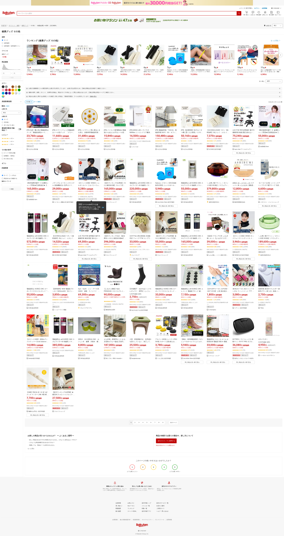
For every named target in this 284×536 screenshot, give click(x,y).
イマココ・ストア (214, 356)
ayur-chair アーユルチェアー (243, 149)
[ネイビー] (6, 93)
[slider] (2, 70)
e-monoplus (212, 310)
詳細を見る (93, 96)
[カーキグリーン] (19, 86)
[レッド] (9, 90)
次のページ (173, 422)
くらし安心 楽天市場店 (164, 358)
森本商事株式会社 (240, 202)
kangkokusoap (136, 358)
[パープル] (9, 93)
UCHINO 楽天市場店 (215, 149)
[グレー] (6, 86)
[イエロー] (16, 90)
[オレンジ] (12, 90)
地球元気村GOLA (214, 202)
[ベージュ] (16, 86)
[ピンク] (3, 90)
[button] (276, 8)
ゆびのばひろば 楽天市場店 (140, 310)
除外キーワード (6, 181)
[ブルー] (3, 93)
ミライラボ (135, 147)
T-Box (262, 308)
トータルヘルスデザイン (267, 355)
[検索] (239, 13)
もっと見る (31, 448)
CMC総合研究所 (136, 202)
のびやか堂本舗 (33, 149)
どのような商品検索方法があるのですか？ (42, 442)
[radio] (2, 40)
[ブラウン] (12, 86)
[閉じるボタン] (279, 88)
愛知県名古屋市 (110, 310)
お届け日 (4, 116)
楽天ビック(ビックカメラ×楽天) (244, 358)
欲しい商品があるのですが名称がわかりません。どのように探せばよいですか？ (53, 440)
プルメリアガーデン (86, 308)
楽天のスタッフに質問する (166, 441)
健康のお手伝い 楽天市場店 (37, 411)
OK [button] (103, 207)
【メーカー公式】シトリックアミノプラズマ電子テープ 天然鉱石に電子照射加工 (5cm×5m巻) (269, 185)
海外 (8, 106)
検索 (12, 77)
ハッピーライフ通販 (60, 310)
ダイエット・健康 (14, 25)
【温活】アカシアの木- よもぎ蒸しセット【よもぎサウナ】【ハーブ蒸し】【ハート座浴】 (218, 238)
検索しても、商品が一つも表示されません (42, 445)
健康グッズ (25, 25)
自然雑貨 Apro (264, 146)
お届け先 (4, 109)
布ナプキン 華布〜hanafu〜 (114, 358)
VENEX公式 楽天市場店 (242, 255)
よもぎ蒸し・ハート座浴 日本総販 (219, 255)
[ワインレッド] (6, 90)
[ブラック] (3, 86)
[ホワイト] (9, 86)
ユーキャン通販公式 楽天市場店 (63, 202)
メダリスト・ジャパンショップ (269, 202)
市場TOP (4, 25)
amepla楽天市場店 (34, 358)
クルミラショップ (111, 202)
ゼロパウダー (263, 339)
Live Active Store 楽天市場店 (165, 202)
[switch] (19, 129)
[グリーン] (19, 90)
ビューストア (136, 255)
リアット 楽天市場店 (241, 308)
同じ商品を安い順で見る (243, 153)
